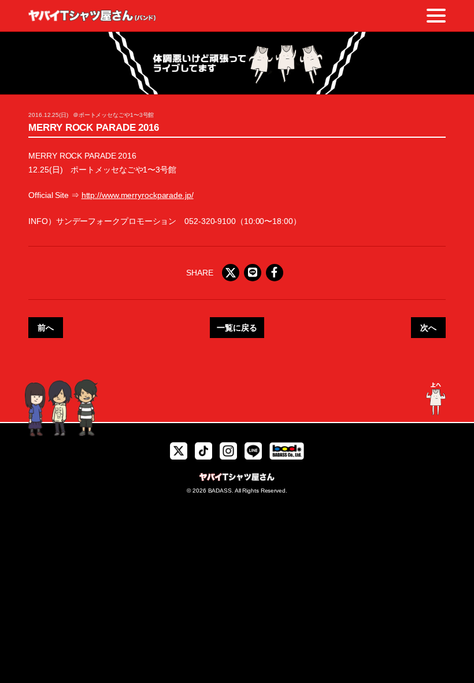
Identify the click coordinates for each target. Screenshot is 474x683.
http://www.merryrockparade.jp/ (138, 195)
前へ (46, 327)
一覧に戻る (237, 327)
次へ (428, 327)
